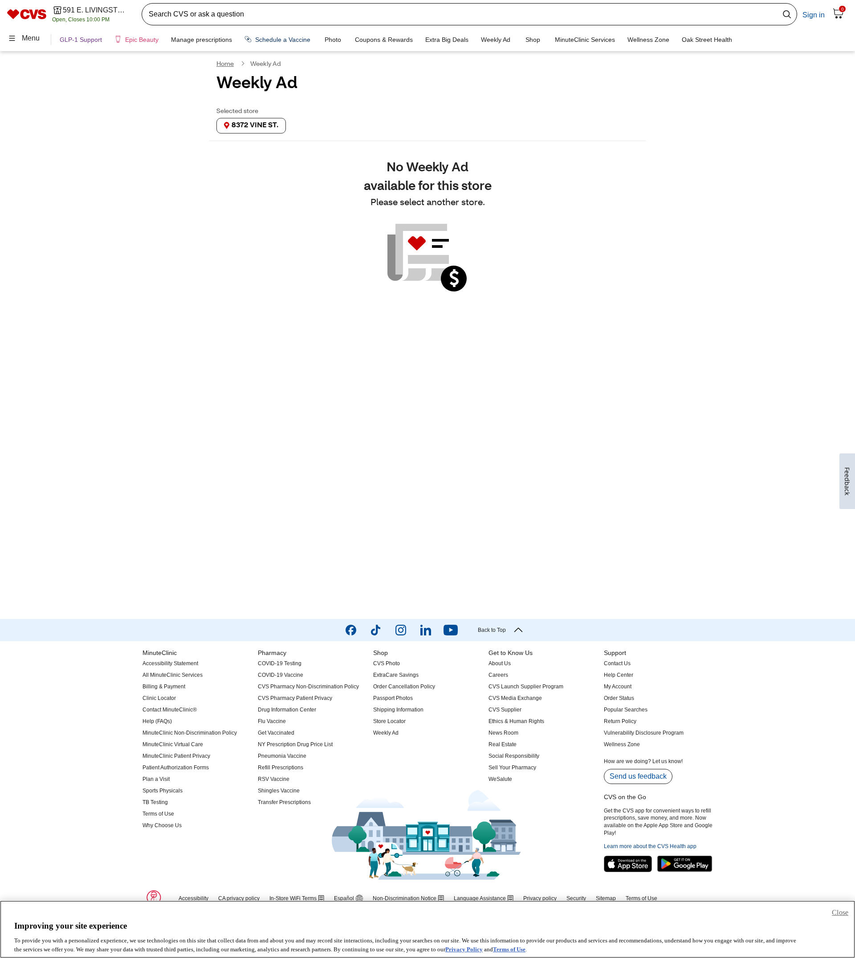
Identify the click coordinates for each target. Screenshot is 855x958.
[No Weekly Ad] (427, 258)
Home (225, 64)
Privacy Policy (464, 949)
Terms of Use (509, 949)
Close (840, 912)
